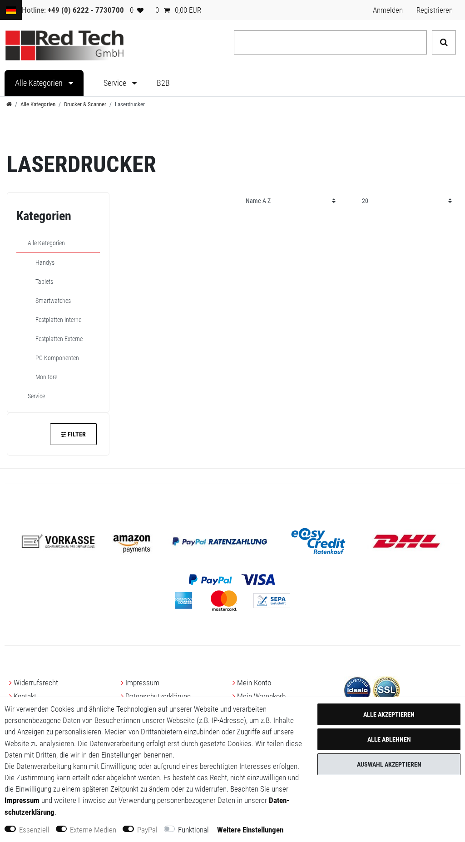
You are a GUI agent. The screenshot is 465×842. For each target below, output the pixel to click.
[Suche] (444, 42)
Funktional (193, 829)
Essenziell (34, 829)
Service (116, 83)
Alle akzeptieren (389, 714)
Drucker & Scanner (85, 104)
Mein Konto (254, 682)
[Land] (11, 10)
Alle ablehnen (389, 739)
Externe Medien (93, 829)
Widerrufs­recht (36, 682)
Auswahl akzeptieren (389, 764)
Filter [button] (77, 434)
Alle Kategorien (39, 83)
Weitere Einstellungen (250, 829)
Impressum (142, 682)
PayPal (147, 829)
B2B (163, 83)
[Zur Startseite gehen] (9, 104)
